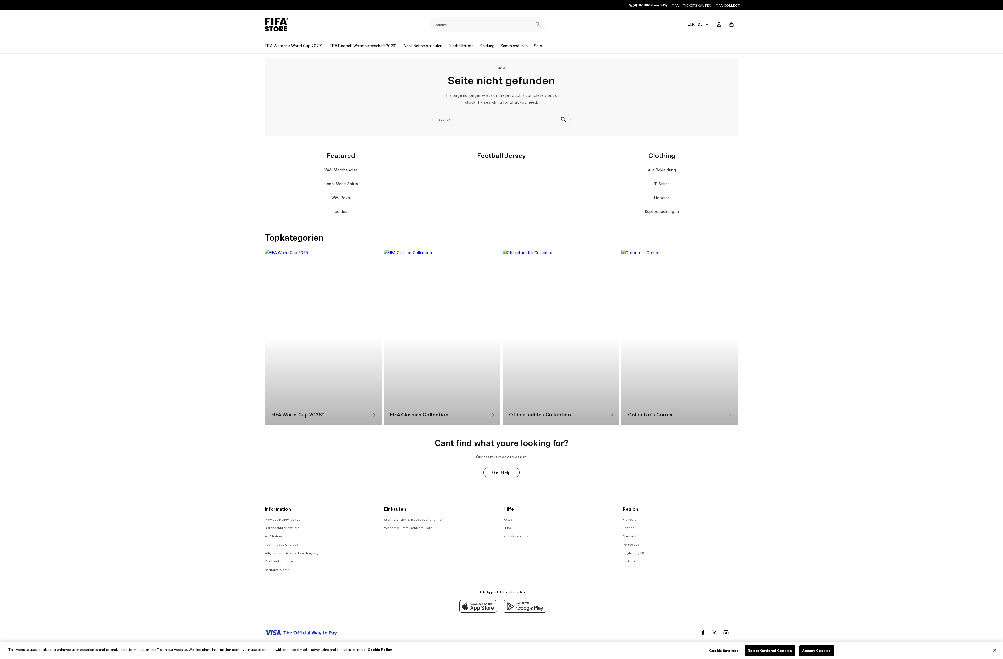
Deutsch (629, 536)
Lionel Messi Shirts (341, 184)
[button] (731, 24)
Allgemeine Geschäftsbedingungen (294, 553)
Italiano (629, 561)
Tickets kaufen (697, 5)
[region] (501, 650)
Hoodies (662, 197)
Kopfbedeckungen (662, 211)
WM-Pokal (341, 197)
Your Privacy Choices (281, 545)
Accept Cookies (816, 651)
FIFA (675, 5)
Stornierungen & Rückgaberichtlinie (413, 519)
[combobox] (487, 24)
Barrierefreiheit (277, 570)
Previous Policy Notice (282, 519)
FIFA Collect (728, 5)
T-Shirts (662, 184)
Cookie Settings (724, 651)
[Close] (994, 650)
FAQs (508, 519)
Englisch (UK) (633, 553)
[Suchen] (538, 24)
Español (629, 528)
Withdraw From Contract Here (408, 528)
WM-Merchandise (341, 170)
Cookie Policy (380, 649)
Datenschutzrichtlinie (282, 528)
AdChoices (274, 536)
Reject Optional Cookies (770, 651)
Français (629, 519)
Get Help (501, 472)
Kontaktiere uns (516, 536)
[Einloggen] (719, 24)
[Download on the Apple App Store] (478, 611)
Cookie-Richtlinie (279, 561)
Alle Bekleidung (662, 170)
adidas (341, 211)
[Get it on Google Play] (525, 611)
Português (631, 545)
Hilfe (507, 528)
